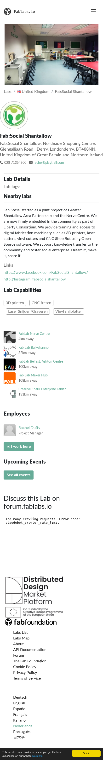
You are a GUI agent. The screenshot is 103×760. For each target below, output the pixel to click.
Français (20, 715)
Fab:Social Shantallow (73, 92)
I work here (20, 447)
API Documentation (29, 650)
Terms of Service (27, 678)
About (18, 644)
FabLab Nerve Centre (34, 334)
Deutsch (20, 697)
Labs (7, 92)
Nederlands (22, 726)
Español (19, 709)
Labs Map (21, 638)
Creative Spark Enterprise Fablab (42, 389)
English (19, 703)
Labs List (20, 632)
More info (37, 756)
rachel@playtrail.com (49, 162)
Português (21, 732)
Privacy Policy (25, 673)
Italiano (19, 720)
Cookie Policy (24, 667)
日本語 (19, 737)
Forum (18, 655)
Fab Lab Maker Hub (33, 375)
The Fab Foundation (29, 661)
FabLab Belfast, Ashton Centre (40, 361)
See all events (18, 475)
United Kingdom (35, 92)
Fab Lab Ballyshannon (34, 347)
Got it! (86, 753)
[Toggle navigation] (93, 11)
